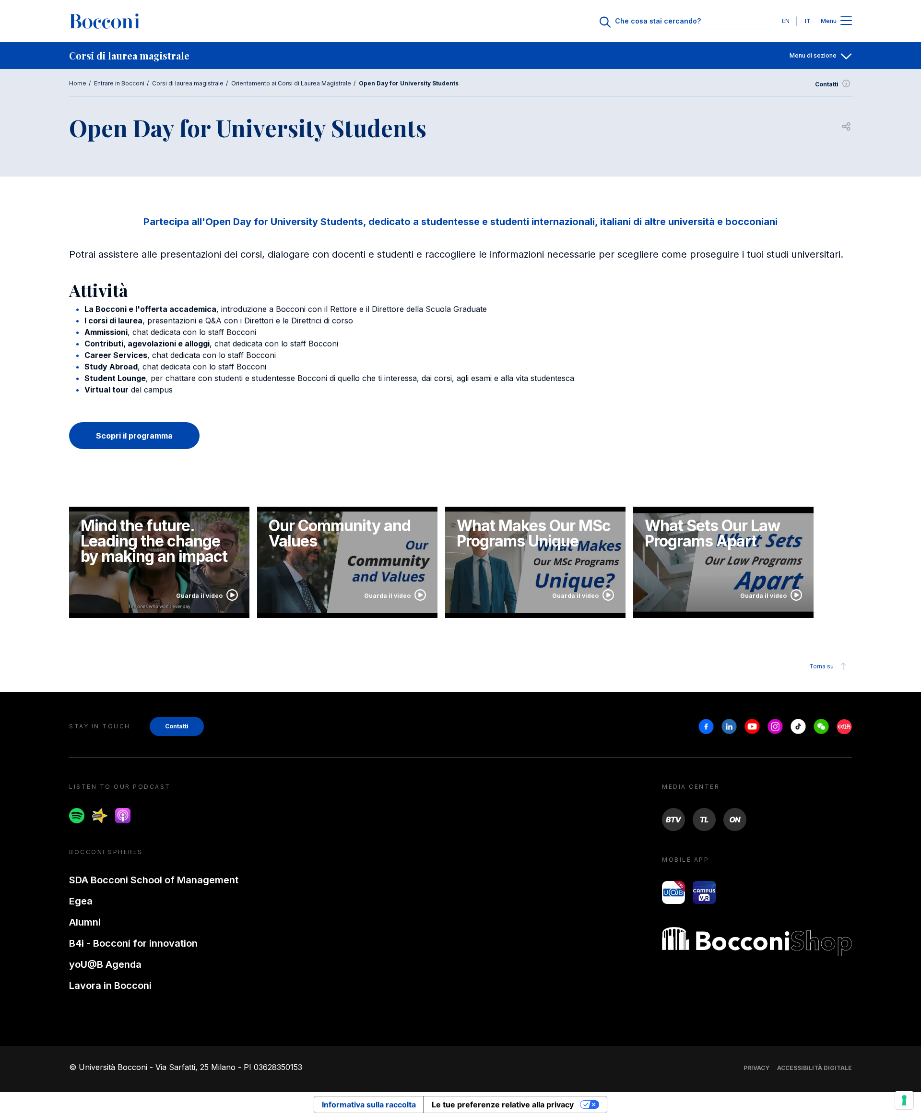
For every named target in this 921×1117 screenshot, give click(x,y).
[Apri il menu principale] (846, 21)
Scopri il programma (134, 435)
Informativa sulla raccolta (369, 1104)
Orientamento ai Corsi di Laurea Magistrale (291, 83)
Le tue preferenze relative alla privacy (503, 1104)
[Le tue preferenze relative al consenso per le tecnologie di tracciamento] (904, 1100)
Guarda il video (199, 595)
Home (77, 83)
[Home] (104, 21)
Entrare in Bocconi (119, 83)
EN (786, 20)
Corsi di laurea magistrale (188, 83)
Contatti (826, 84)
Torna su (821, 666)
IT (807, 20)
